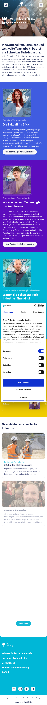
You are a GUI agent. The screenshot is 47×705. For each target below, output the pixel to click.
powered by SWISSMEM (23, 702)
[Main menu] (41, 5)
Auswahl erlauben (23, 390)
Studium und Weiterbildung (16, 668)
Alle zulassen (23, 382)
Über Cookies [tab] (38, 312)
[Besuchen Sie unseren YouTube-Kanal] (20, 689)
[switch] (41, 358)
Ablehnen (23, 397)
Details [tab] (23, 312)
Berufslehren (8, 663)
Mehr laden (23, 624)
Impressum (9, 698)
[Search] (6, 5)
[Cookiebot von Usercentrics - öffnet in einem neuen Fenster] (34, 305)
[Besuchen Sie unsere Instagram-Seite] (14, 689)
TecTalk (5, 672)
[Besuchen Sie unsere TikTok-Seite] (33, 689)
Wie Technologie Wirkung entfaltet (19, 152)
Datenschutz (20, 698)
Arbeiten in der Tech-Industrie (17, 653)
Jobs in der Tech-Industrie (14, 658)
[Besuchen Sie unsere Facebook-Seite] (26, 689)
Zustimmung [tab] (8, 312)
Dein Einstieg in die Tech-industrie (19, 244)
